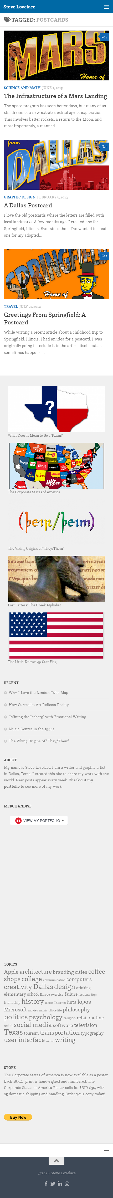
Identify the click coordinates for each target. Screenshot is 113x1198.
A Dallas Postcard (28, 205)
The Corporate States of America (34, 492)
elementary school (21, 994)
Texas (13, 1031)
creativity (18, 986)
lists (71, 1002)
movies (33, 1010)
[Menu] (106, 6)
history (33, 1001)
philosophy (76, 1009)
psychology (46, 1017)
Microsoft (15, 1009)
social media (33, 1024)
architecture (36, 971)
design (64, 986)
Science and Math (22, 87)
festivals (84, 994)
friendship (12, 1002)
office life (55, 1010)
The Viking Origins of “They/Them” (36, 548)
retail (82, 1017)
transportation (60, 1032)
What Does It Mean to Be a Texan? (35, 435)
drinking (83, 987)
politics (16, 1016)
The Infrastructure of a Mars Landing (55, 96)
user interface (24, 1039)
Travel (11, 306)
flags (94, 994)
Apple (11, 971)
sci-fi (8, 1025)
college (32, 979)
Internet (60, 1003)
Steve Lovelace (19, 6)
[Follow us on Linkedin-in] (60, 1183)
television (85, 1025)
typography (92, 1033)
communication (54, 980)
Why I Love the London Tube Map (38, 692)
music (43, 1010)
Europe (45, 994)
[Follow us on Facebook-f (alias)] (45, 1183)
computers (79, 979)
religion (70, 1018)
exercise (57, 994)
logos (84, 1001)
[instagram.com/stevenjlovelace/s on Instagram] (67, 1183)
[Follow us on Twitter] (52, 1183)
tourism (31, 1033)
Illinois (49, 1003)
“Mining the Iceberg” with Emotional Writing (47, 716)
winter (50, 1041)
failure (71, 994)
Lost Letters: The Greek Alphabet (34, 605)
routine (96, 1017)
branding (63, 972)
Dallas (43, 986)
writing (65, 1040)
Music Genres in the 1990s (31, 729)
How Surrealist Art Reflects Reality (39, 704)
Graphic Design (19, 197)
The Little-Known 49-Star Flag (32, 661)
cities (81, 972)
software (63, 1025)
